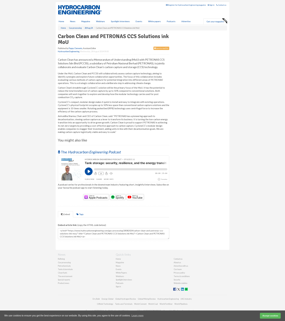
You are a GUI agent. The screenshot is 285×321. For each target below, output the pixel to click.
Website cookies (180, 283)
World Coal (153, 304)
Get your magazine (215, 21)
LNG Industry (186, 299)
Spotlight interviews (120, 21)
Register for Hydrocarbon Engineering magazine (187, 5)
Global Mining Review (147, 299)
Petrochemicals (64, 266)
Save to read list (162, 48)
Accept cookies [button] (270, 315)
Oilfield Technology (105, 304)
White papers (154, 21)
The (90, 152)
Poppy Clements (75, 48)
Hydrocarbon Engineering (68, 51)
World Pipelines (180, 304)
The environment (65, 276)
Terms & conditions (182, 276)
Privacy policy (179, 273)
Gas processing (64, 262)
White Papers (121, 273)
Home (61, 21)
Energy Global (107, 299)
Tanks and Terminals (123, 304)
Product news (63, 283)
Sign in (211, 5)
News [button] (72, 21)
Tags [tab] (81, 214)
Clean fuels (62, 273)
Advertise (186, 21)
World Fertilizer (166, 304)
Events (139, 21)
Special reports (64, 279)
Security (177, 279)
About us (177, 262)
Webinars (100, 21)
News (118, 266)
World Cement (140, 304)
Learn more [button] (138, 315)
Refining (61, 259)
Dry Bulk (96, 299)
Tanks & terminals (65, 269)
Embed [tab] (66, 214)
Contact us (222, 5)
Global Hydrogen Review (125, 299)
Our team (178, 269)
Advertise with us (181, 266)
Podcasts (171, 21)
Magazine (85, 21)
